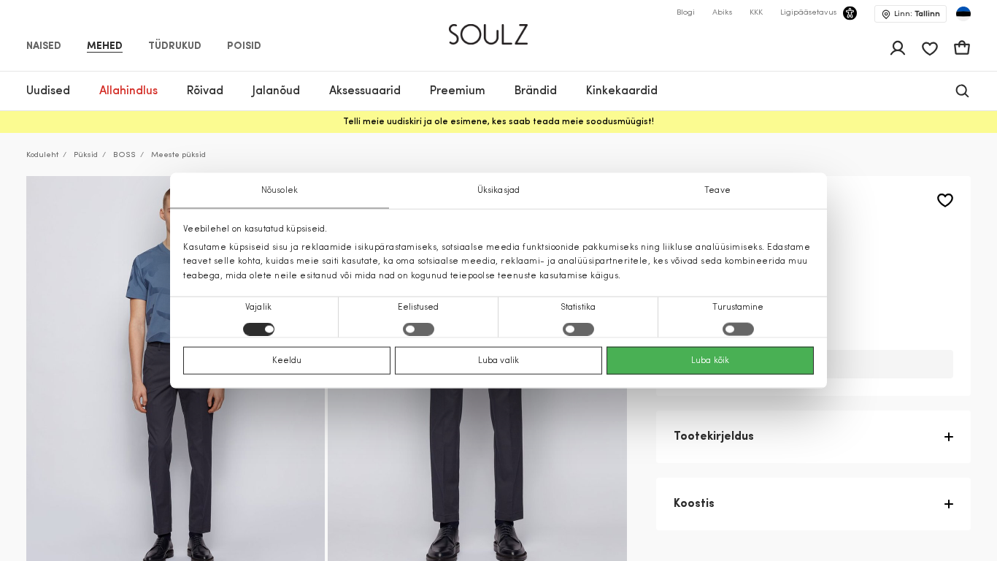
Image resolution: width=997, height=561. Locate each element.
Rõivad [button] (205, 91)
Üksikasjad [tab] (498, 190)
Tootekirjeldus (714, 437)
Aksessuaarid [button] (365, 91)
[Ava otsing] (962, 91)
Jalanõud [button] (276, 91)
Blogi (686, 13)
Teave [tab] (717, 190)
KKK (756, 13)
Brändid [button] (536, 91)
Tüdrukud (174, 47)
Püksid (86, 155)
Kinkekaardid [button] (622, 91)
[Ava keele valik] (963, 14)
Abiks (722, 13)
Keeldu (287, 360)
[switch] (418, 328)
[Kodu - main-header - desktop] (499, 28)
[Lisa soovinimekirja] (945, 200)
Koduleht (42, 155)
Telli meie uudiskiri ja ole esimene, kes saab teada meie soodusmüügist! (498, 122)
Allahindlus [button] (128, 91)
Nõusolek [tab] (279, 190)
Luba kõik (710, 360)
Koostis (694, 504)
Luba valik (498, 360)
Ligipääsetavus (808, 13)
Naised (43, 47)
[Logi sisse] (897, 48)
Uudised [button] (48, 91)
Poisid (244, 47)
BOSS (124, 155)
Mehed (105, 47)
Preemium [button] (457, 91)
